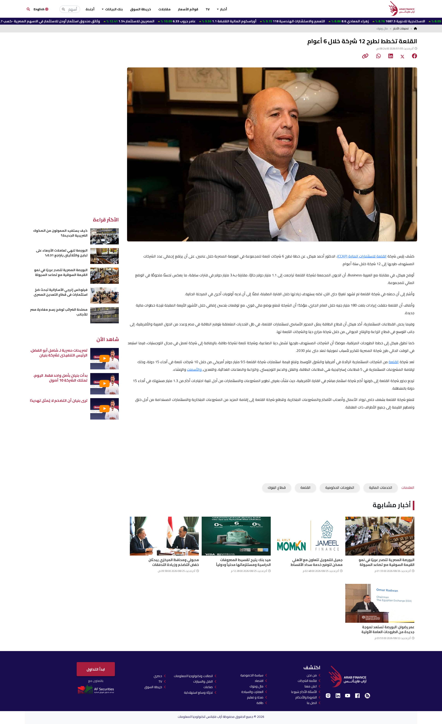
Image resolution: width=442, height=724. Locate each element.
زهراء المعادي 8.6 (321, 21)
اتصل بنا (312, 703)
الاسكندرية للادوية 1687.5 (371, 21)
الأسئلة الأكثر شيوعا (304, 692)
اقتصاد (259, 681)
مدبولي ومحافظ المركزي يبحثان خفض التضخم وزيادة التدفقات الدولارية (173, 561)
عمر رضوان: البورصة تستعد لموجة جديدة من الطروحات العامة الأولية (387, 629)
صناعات (208, 687)
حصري (158, 676)
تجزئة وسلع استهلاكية (198, 692)
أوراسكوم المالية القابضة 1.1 (199, 21)
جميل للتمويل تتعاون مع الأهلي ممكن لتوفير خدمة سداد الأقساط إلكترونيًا (317, 561)
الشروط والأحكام (306, 697)
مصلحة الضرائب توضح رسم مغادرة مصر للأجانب (58, 312)
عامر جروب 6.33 (148, 21)
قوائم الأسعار (188, 9)
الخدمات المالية (380, 487)
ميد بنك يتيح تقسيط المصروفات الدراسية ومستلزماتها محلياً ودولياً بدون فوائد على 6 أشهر (243, 561)
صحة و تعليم (255, 697)
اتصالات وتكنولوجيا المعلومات (193, 676)
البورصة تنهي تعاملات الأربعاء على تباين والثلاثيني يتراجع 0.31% (61, 253)
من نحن (312, 675)
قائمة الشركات (307, 681)
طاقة (259, 703)
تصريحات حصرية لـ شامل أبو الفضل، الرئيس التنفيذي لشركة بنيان (58, 352)
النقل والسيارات (203, 681)
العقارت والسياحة (252, 692)
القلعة (394, 361)
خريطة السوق (140, 9)
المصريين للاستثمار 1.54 (101, 21)
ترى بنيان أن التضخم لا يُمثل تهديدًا (58, 400)
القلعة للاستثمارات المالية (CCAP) (362, 256)
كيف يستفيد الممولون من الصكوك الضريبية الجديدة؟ (60, 233)
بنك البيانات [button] (114, 9)
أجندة (90, 9)
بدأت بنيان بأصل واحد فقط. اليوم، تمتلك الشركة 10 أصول (60, 377)
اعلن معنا (311, 686)
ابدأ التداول (96, 669)
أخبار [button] (223, 9)
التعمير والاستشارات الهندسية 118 (264, 21)
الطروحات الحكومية (339, 487)
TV (207, 9)
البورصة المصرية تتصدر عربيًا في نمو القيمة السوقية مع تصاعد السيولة (386, 561)
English (39, 9)
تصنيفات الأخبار (401, 28)
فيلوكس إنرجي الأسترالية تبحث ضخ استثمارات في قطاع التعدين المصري (60, 292)
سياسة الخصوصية (251, 675)
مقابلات (164, 9)
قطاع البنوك (277, 487)
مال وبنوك (256, 686)
